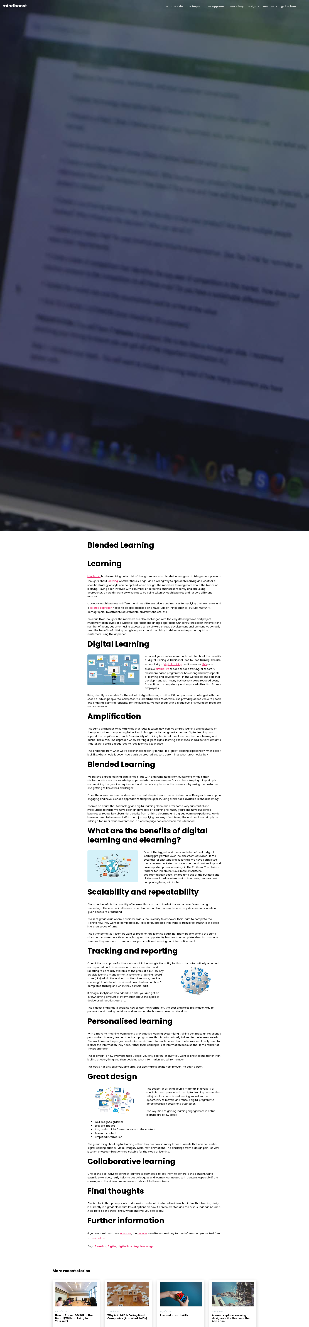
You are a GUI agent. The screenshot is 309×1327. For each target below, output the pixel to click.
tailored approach (101, 608)
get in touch (290, 6)
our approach (217, 6)
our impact (195, 6)
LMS (204, 664)
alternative (162, 669)
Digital (111, 1246)
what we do (174, 6)
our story (237, 6)
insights (253, 6)
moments (270, 6)
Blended (100, 1246)
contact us (98, 1238)
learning (113, 581)
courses (142, 1233)
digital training (173, 664)
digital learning (128, 1246)
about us (125, 1233)
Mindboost (93, 576)
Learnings (146, 1246)
